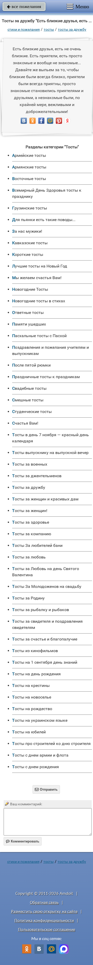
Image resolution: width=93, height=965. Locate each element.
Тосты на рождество (32, 708)
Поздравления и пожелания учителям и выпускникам (50, 350)
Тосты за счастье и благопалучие (44, 639)
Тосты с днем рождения (35, 766)
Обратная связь (44, 903)
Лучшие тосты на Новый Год (39, 266)
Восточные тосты (29, 178)
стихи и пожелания (23, 29)
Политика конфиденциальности (44, 921)
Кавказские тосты (30, 242)
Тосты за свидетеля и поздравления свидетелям (47, 624)
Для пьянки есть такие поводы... (43, 219)
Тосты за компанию (31, 533)
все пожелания (24, 6)
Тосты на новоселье (31, 697)
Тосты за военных (29, 464)
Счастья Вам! (25, 423)
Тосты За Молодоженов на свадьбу (46, 586)
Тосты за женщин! (29, 510)
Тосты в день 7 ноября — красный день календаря (50, 437)
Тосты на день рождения (36, 673)
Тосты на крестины (31, 685)
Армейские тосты (29, 155)
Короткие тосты (27, 254)
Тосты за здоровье (30, 522)
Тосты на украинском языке (39, 720)
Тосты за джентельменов (36, 475)
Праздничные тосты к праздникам (46, 376)
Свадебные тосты (29, 388)
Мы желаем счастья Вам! (36, 277)
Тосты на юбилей (29, 731)
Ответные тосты (28, 312)
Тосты (49, 29)
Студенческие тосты (32, 411)
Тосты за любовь (29, 557)
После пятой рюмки (31, 365)
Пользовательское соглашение (46, 930)
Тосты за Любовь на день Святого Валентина (45, 571)
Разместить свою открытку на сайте (44, 912)
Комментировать (22, 841)
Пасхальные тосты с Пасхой (39, 335)
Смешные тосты (27, 400)
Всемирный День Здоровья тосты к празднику (46, 193)
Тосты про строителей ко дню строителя (51, 743)
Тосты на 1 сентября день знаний (44, 662)
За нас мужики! (27, 231)
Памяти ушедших (29, 324)
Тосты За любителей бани (37, 545)
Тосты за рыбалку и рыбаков (40, 609)
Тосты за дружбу (72, 29)
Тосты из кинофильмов (35, 650)
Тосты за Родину (28, 598)
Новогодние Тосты (30, 289)
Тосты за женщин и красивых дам (45, 499)
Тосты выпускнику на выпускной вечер (50, 452)
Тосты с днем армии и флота (40, 755)
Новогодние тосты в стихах (38, 300)
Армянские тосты (29, 167)
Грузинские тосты (29, 208)
